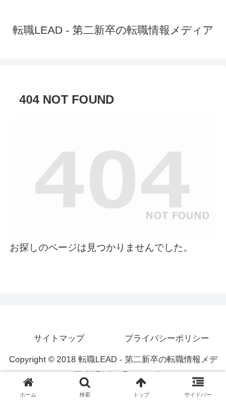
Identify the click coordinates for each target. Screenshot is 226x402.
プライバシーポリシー (167, 338)
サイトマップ (59, 338)
